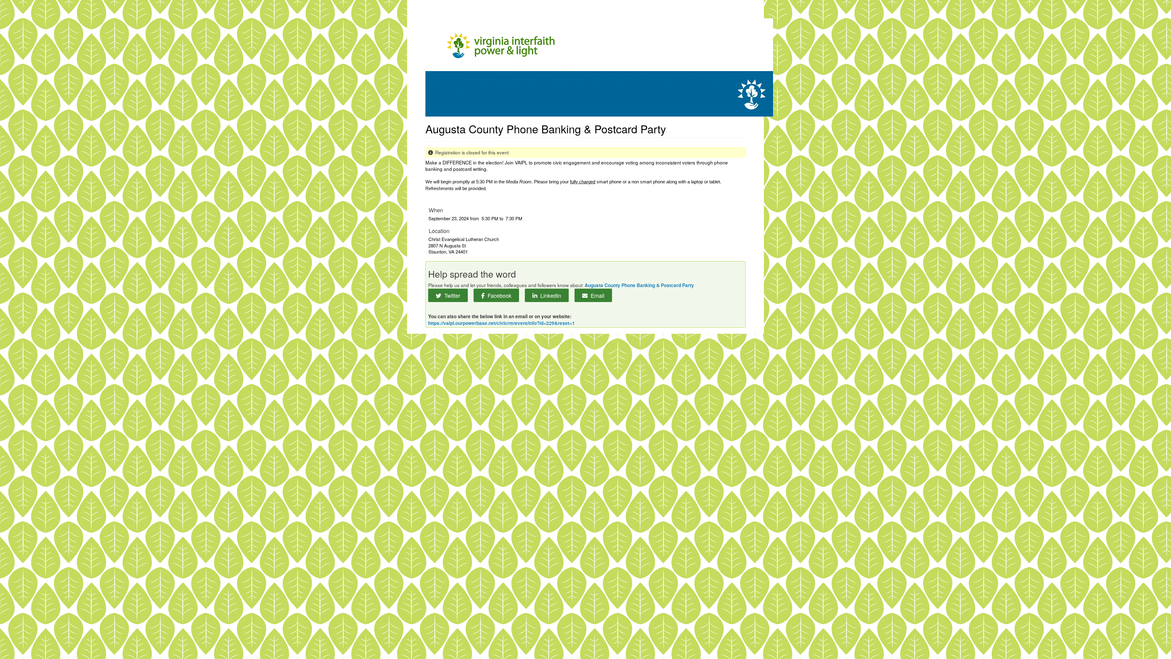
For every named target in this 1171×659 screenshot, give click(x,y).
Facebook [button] (498, 295)
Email (596, 295)
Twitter (450, 295)
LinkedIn (549, 295)
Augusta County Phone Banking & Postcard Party (639, 285)
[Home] (599, 66)
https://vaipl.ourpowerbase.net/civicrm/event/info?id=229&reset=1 (501, 323)
